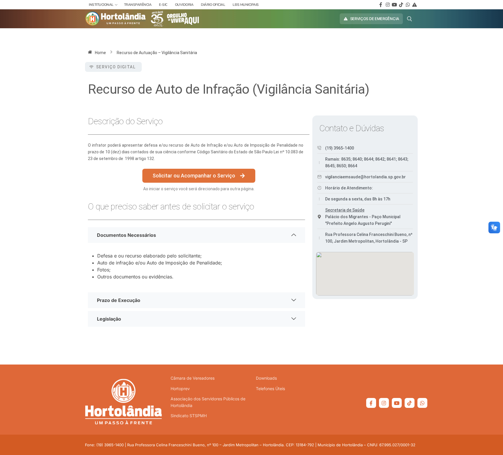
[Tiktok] (401, 4)
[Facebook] (381, 4)
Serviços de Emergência (374, 18)
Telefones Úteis (270, 388)
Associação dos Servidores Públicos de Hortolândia (208, 402)
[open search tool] (409, 19)
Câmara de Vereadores (193, 378)
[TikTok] (410, 403)
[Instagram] (387, 4)
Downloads (266, 378)
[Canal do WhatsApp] (422, 403)
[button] (113, 67)
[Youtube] (394, 4)
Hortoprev (180, 388)
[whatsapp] (408, 4)
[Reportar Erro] (414, 4)
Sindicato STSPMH (189, 415)
